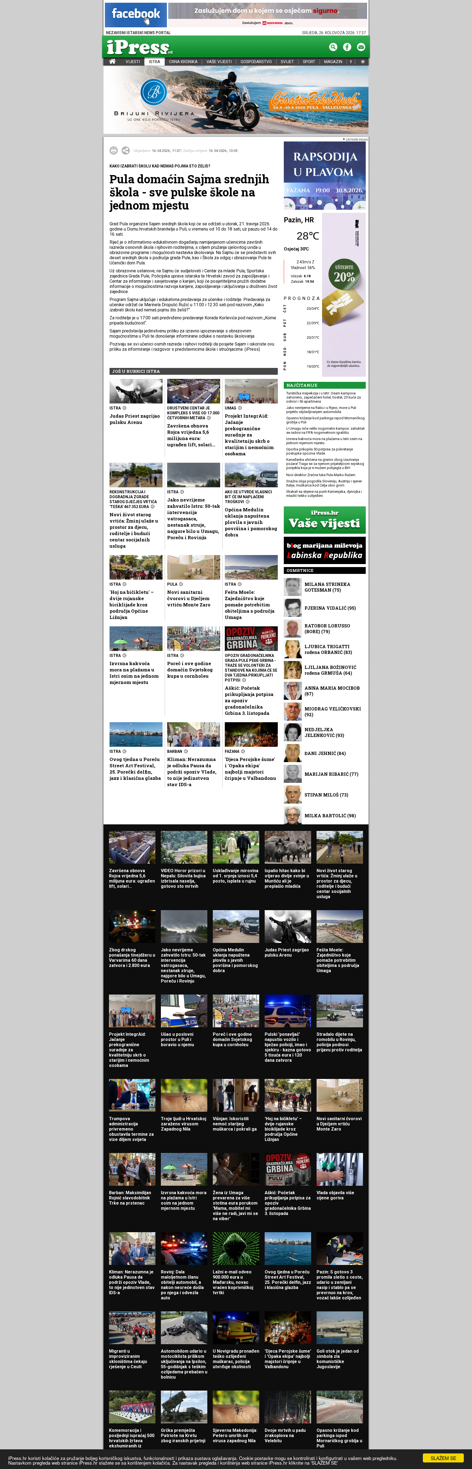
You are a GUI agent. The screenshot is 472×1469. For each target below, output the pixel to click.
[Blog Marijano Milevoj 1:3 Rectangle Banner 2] (325, 551)
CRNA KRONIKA (183, 62)
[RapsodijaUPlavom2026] (325, 176)
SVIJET (287, 62)
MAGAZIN (333, 62)
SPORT (309, 62)
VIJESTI (133, 62)
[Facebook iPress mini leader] (136, 15)
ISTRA (154, 62)
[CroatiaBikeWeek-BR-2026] (236, 100)
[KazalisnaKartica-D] (342, 295)
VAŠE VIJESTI (219, 62)
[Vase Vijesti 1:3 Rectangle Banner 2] (325, 520)
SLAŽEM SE (443, 1458)
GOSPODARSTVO (256, 62)
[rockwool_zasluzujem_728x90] (267, 15)
